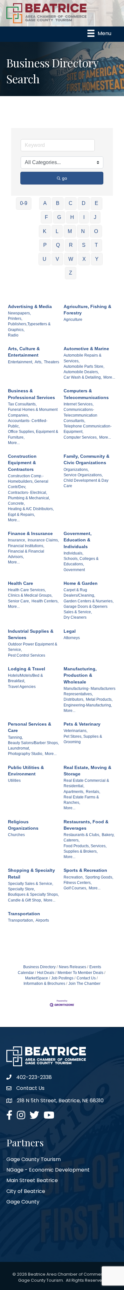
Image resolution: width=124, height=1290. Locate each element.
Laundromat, (19, 748)
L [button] (57, 231)
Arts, (38, 362)
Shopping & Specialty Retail (31, 873)
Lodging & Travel (26, 668)
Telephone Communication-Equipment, (88, 429)
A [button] (45, 203)
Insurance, (17, 540)
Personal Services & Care (29, 727)
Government (74, 570)
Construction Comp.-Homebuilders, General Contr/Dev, (28, 481)
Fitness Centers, (78, 882)
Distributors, (74, 699)
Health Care (20, 583)
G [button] (59, 217)
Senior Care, (19, 601)
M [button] (70, 231)
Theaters (51, 362)
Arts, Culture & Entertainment (24, 352)
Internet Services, (78, 404)
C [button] (70, 203)
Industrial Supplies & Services (30, 634)
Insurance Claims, (43, 540)
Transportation (24, 913)
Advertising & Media (30, 306)
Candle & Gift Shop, (25, 900)
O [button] (96, 231)
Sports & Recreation (85, 870)
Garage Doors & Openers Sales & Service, (85, 609)
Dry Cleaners (75, 617)
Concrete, (16, 503)
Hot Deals (45, 972)
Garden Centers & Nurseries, (89, 601)
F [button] (46, 217)
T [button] (96, 245)
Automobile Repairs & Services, (82, 358)
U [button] (44, 259)
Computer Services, (81, 437)
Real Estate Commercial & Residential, (86, 783)
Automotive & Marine (86, 348)
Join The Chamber (84, 983)
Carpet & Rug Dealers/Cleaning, (79, 593)
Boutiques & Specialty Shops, (33, 894)
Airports (42, 920)
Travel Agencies (22, 686)
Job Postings (62, 978)
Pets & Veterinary (82, 724)
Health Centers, (45, 601)
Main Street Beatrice (32, 1180)
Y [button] (97, 259)
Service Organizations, (83, 475)
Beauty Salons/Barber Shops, (33, 743)
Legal (70, 631)
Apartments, (74, 791)
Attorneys (72, 638)
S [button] (84, 245)
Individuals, (73, 553)
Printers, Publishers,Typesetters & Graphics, (29, 324)
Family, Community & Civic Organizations (86, 459)
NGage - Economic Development (48, 1169)
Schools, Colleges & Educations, (81, 561)
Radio (13, 335)
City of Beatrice (25, 1191)
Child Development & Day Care (86, 483)
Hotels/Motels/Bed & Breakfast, (25, 678)
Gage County (22, 1201)
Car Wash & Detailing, (83, 377)
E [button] (96, 203)
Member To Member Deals (80, 972)
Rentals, (93, 791)
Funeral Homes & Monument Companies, (33, 412)
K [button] (44, 231)
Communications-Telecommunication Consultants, (80, 415)
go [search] (64, 178)
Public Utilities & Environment (26, 770)
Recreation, (74, 877)
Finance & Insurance (30, 533)
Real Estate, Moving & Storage (87, 770)
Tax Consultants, (22, 404)
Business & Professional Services (31, 394)
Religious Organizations (23, 825)
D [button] (84, 203)
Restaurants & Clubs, (82, 835)
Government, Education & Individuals (78, 540)
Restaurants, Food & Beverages (86, 825)
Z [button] (70, 272)
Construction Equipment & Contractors (22, 463)
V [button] (57, 259)
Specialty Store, (21, 889)
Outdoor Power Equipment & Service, (32, 647)
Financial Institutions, (26, 546)
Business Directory (39, 967)
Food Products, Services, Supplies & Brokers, (85, 849)
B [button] (57, 203)
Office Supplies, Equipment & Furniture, (33, 434)
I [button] (84, 217)
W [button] (70, 259)
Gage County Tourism (33, 1159)
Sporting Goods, (99, 877)
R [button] (71, 245)
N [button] (83, 231)
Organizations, (76, 469)
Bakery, (108, 835)
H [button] (72, 217)
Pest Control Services (26, 655)
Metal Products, (99, 699)
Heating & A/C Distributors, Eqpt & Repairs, (31, 512)
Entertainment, (20, 362)
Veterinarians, (75, 730)
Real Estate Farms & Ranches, (81, 800)
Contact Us (86, 978)
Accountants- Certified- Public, (27, 423)
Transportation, (21, 920)
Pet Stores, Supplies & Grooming (83, 739)
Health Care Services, (27, 590)
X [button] (84, 259)
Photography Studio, (25, 753)
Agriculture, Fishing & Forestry (87, 309)
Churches (16, 835)
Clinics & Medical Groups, (30, 595)
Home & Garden (81, 583)
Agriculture (73, 319)
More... (109, 377)
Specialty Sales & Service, (30, 883)
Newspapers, (19, 313)
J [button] (95, 217)
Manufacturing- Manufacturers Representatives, (89, 691)
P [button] (45, 245)
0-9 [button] (23, 203)
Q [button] (58, 245)
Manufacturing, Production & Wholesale (80, 675)
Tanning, (15, 737)
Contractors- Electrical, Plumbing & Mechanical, (29, 495)
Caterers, (71, 840)
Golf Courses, (75, 888)
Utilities (14, 780)
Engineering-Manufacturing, (88, 705)
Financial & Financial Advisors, (26, 554)
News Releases (72, 967)
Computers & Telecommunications (86, 394)
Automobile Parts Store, (84, 366)
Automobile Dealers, (81, 372)
